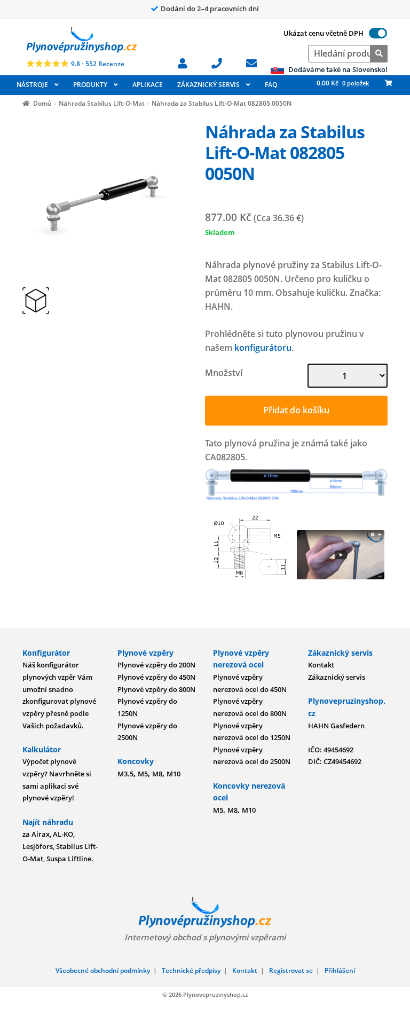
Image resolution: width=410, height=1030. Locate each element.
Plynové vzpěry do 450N (156, 677)
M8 (157, 774)
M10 (173, 774)
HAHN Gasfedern (336, 725)
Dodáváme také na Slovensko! (337, 69)
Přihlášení (340, 970)
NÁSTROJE (32, 84)
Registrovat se (291, 970)
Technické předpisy (191, 970)
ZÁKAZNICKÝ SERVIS (208, 84)
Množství (223, 373)
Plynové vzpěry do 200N (156, 665)
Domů (42, 103)
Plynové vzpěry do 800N (156, 689)
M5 (143, 774)
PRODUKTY (90, 84)
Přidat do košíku (296, 410)
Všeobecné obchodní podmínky (103, 970)
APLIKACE (147, 84)
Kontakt (321, 665)
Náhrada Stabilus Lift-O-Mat (102, 103)
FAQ (271, 84)
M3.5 (125, 774)
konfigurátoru (262, 347)
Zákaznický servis (336, 677)
